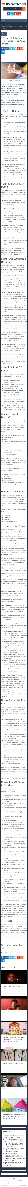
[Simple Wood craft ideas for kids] (14, 1054)
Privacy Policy (12, 1185)
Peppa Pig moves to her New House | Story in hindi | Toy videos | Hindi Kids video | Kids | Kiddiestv (14, 1039)
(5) (20, 376)
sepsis (18, 380)
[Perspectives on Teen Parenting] (14, 1003)
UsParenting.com (9, 1181)
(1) (6, 119)
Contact (22, 1183)
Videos (11, 1183)
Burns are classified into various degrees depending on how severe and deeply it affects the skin (14, 117)
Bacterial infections (9, 380)
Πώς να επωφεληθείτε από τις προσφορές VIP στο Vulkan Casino (14, 1140)
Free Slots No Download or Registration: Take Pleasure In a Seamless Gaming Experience (13, 1155)
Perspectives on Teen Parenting (12, 1012)
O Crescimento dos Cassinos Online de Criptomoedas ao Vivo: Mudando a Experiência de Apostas (14, 1150)
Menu (3, 20)
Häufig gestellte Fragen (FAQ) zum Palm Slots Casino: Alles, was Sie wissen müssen (14, 1144)
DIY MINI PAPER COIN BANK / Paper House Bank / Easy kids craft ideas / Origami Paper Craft (14, 1116)
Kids (5, 34)
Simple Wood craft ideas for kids (13, 1063)
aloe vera (6, 744)
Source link (4, 953)
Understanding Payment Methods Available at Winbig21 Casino (14, 1136)
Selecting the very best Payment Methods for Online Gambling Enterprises (13, 1164)
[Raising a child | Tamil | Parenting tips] (14, 977)
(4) (21, 272)
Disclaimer (4, 1185)
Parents (6, 1183)
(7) (13, 791)
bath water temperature (12, 875)
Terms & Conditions (22, 1185)
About (16, 1183)
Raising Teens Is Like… (10, 1089)
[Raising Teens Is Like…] (14, 1080)
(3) (19, 272)
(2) (2, 196)
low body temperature (17, 384)
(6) (6, 696)
